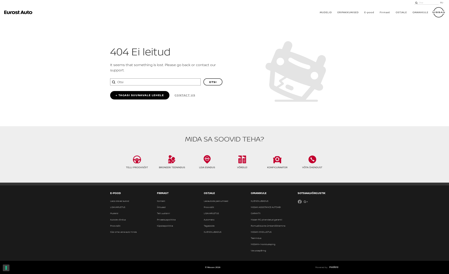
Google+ (306, 201)
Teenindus (256, 238)
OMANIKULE (420, 12)
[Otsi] (416, 3)
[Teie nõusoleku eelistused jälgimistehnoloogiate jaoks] (6, 268)
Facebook (300, 201)
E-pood (369, 12)
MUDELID (326, 12)
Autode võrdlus (118, 219)
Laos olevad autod (119, 201)
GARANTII (255, 213)
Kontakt (161, 201)
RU (441, 2)
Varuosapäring (258, 250)
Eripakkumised (348, 12)
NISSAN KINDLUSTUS (261, 232)
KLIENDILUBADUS (212, 232)
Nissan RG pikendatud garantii (266, 219)
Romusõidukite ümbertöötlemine (268, 225)
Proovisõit (115, 225)
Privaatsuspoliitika (166, 219)
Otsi (213, 82)
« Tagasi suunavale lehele (140, 95)
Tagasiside (209, 225)
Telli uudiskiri (163, 213)
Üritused (161, 207)
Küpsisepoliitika (165, 225)
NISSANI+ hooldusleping (263, 244)
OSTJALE (401, 12)
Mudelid (114, 213)
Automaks (209, 219)
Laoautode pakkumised (216, 201)
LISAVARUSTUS (117, 207)
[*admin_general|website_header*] (439, 12)
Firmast (385, 12)
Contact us (185, 95)
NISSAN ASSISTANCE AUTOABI (266, 207)
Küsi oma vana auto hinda (123, 232)
